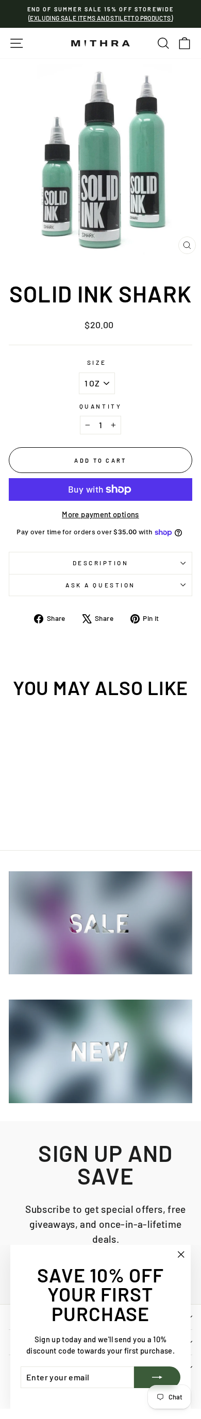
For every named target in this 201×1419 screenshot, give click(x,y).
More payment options (100, 514)
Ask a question (100, 584)
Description (101, 562)
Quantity (100, 406)
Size (96, 362)
